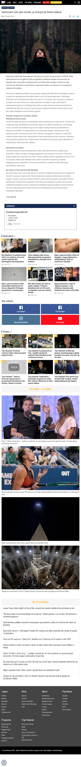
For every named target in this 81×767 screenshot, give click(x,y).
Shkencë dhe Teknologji (29, 704)
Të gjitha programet (7, 738)
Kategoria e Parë (47, 701)
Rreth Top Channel (27, 724)
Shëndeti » (9, 236)
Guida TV (4, 741)
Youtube (46, 2)
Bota (24, 691)
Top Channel (21, 311)
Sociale (3, 707)
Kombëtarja (45, 696)
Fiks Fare (4, 732)
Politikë (3, 696)
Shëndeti (4, 7)
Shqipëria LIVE (5, 729)
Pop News (28, 2)
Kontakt (24, 729)
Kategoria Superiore (48, 698)
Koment (24, 698)
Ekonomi (4, 704)
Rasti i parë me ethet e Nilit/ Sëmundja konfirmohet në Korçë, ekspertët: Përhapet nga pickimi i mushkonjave (13, 288)
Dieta (63, 707)
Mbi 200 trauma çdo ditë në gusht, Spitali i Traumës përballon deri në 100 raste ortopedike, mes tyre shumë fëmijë (39, 289)
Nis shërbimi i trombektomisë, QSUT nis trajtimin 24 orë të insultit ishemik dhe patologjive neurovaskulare (14, 259)
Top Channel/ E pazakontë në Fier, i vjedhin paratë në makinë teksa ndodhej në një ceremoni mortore (40, 354)
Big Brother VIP (6, 724)
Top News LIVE (56, 2)
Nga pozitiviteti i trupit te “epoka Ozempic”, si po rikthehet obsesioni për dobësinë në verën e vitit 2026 (67, 288)
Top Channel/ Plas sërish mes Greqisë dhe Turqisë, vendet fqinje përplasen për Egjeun (66, 379)
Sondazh (10, 206)
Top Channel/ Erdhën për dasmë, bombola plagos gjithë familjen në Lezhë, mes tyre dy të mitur (67, 354)
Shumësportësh (47, 712)
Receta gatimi (66, 709)
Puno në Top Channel (28, 732)
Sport (20, 2)
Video (15, 2)
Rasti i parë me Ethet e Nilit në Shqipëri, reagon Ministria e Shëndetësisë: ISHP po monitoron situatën (67, 259)
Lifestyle (65, 698)
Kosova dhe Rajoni (27, 701)
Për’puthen (4, 727)
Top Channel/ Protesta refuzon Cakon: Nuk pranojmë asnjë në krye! (14, 353)
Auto (23, 707)
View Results (17, 223)
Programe (37, 2)
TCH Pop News (60, 311)
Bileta (23, 727)
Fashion (64, 701)
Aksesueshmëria (27, 740)
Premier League (47, 704)
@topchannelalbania (21, 322)
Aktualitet (4, 701)
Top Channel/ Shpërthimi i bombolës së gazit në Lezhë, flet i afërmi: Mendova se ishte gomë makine (40, 380)
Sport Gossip (46, 715)
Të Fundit (11, 7)
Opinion (24, 696)
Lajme (9, 2)
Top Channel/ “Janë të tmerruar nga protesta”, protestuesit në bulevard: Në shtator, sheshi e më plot (13, 380)
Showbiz (65, 696)
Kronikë (3, 698)
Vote (9, 224)
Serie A (44, 709)
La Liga (44, 707)
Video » (7, 331)
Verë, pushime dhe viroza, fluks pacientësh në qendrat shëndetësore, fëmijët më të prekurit (39, 259)
